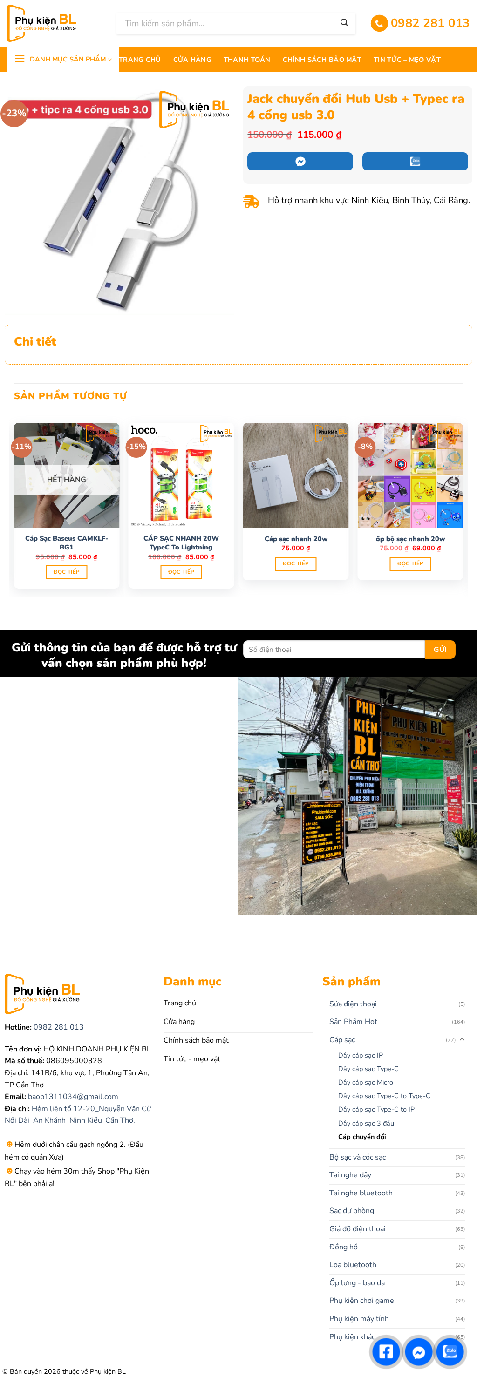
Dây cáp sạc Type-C (368, 1068)
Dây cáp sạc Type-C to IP (376, 1109)
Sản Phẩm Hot (353, 1022)
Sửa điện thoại (353, 1004)
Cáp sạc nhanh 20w (296, 539)
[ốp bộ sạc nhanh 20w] (410, 475)
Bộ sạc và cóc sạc (357, 1157)
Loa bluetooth (352, 1265)
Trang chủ (140, 59)
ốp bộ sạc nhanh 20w (410, 539)
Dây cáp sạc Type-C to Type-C (384, 1095)
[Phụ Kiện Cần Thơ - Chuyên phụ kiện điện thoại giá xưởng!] (54, 23)
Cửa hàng (192, 59)
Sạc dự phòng (351, 1211)
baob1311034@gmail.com (72, 1097)
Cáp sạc (342, 1040)
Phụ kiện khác (352, 1337)
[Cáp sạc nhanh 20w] (295, 475)
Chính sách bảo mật (322, 59)
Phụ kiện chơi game (361, 1301)
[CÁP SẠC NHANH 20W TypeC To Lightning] (181, 475)
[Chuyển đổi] (462, 1039)
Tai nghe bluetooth (361, 1193)
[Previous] (14, 505)
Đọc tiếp (67, 572)
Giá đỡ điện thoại (357, 1229)
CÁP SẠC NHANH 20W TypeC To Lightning (181, 542)
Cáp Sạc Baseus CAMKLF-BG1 (66, 542)
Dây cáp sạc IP (360, 1055)
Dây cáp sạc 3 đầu (366, 1123)
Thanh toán (247, 59)
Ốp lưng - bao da (357, 1283)
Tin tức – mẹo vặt (407, 59)
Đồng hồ (343, 1247)
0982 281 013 (58, 1027)
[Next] (463, 505)
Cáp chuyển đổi (362, 1136)
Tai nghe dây (350, 1175)
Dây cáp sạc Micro (365, 1082)
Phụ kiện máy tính (359, 1319)
